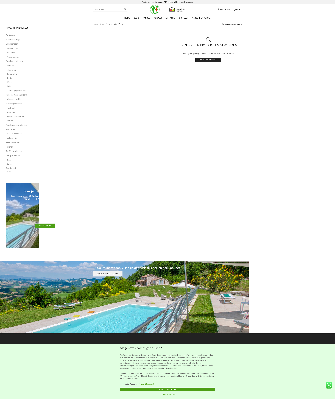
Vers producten (13, 155)
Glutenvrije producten (16, 90)
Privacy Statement (146, 384)
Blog (136, 18)
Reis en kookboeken (15, 116)
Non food (10, 108)
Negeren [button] (189, 2)
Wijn (9, 86)
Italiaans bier (12, 74)
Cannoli (10, 171)
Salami (9, 164)
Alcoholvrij (11, 70)
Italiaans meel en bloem (16, 94)
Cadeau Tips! (12, 48)
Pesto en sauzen (13, 142)
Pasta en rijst (11, 138)
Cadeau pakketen (14, 133)
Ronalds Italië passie (164, 18)
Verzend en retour (201, 18)
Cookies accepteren (167, 389)
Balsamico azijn (13, 39)
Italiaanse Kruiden (14, 99)
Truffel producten (14, 151)
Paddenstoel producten (16, 125)
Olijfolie (9, 120)
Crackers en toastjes (15, 61)
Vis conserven (13, 57)
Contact (183, 18)
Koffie (9, 78)
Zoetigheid (11, 168)
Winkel (146, 18)
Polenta (9, 146)
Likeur (9, 82)
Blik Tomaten (12, 43)
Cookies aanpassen (167, 394)
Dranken (10, 65)
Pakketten (10, 129)
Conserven (10, 52)
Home (127, 18)
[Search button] (125, 9)
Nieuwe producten (14, 103)
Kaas (9, 160)
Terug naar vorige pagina (232, 24)
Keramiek (11, 112)
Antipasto (10, 35)
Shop (102, 24)
